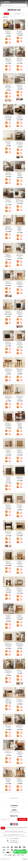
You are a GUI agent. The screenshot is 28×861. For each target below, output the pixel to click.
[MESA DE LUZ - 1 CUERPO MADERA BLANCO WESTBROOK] (19, 389)
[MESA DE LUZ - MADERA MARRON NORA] (8, 498)
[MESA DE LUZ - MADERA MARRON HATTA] (8, 581)
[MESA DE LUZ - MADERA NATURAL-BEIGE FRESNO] (19, 745)
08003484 (16, 838)
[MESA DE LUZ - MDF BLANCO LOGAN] (8, 135)
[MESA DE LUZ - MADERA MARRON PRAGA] (19, 608)
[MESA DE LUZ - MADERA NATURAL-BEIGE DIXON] (8, 443)
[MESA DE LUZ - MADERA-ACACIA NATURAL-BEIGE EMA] (8, 389)
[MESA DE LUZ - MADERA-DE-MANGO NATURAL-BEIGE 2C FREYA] (8, 220)
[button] (26, 1)
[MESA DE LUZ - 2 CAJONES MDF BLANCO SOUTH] (21, 157)
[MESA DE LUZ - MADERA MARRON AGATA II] (19, 24)
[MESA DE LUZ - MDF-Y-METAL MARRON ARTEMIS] (8, 772)
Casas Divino (14, 807)
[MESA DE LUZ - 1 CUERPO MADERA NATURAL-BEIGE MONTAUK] (19, 637)
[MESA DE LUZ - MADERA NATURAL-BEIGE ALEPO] (19, 555)
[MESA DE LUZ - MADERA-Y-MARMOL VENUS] (8, 692)
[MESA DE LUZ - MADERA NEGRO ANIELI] (19, 248)
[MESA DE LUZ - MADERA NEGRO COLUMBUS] (8, 335)
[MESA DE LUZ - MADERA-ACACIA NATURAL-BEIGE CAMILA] (8, 362)
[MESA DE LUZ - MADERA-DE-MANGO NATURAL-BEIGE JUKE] (10, 100)
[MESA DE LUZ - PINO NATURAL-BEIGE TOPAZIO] (8, 166)
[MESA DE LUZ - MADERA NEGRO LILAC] (8, 525)
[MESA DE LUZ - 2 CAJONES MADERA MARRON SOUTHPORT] (8, 470)
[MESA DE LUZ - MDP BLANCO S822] (21, 683)
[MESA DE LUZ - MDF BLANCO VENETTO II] (19, 78)
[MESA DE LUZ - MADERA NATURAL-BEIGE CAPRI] (8, 24)
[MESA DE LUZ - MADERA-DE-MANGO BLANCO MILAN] (8, 51)
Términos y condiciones (14, 811)
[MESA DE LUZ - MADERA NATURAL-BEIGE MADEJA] (19, 443)
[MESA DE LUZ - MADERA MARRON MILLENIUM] (19, 166)
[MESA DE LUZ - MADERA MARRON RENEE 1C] (8, 193)
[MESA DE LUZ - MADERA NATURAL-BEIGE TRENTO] (19, 335)
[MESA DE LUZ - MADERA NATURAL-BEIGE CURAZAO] (19, 772)
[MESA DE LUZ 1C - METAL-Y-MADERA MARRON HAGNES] (19, 193)
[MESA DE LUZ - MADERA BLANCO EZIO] (8, 745)
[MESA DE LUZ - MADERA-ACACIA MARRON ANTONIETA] (19, 362)
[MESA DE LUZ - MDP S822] (19, 664)
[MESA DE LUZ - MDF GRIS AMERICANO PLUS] (8, 275)
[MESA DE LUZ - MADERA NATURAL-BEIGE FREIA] (19, 498)
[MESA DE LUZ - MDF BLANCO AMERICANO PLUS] (10, 295)
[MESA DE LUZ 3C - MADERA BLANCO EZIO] (19, 719)
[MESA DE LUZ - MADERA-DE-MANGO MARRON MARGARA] (8, 416)
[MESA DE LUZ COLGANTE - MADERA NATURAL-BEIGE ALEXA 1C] (8, 608)
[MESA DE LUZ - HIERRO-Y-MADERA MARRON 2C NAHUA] (19, 220)
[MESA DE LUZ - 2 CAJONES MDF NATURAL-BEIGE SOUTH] (19, 135)
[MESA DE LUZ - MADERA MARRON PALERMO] (19, 416)
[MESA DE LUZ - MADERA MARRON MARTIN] (19, 525)
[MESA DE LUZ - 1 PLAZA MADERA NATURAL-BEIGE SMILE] (8, 664)
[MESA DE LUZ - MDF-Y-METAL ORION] (8, 719)
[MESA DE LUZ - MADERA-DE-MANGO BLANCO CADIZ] (19, 51)
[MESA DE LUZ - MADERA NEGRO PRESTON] (19, 470)
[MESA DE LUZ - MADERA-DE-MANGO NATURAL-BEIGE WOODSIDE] (8, 304)
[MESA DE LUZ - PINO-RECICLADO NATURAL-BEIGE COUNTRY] (8, 637)
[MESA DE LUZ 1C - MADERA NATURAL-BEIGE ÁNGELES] (19, 581)
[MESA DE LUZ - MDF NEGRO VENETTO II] (21, 99)
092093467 (16, 842)
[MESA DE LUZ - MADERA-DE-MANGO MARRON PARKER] (19, 275)
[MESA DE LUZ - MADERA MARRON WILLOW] (19, 109)
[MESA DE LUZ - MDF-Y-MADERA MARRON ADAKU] (8, 109)
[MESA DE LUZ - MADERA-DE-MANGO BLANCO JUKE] (8, 78)
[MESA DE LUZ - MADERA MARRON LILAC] (10, 546)
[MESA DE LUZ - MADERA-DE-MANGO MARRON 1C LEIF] (8, 248)
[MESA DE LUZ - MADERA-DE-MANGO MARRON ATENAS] (21, 326)
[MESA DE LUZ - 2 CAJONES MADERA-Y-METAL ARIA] (19, 692)
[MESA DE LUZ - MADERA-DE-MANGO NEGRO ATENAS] (19, 304)
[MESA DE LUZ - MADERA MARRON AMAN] (8, 555)
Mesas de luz (12, 17)
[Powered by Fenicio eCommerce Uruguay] (25, 859)
